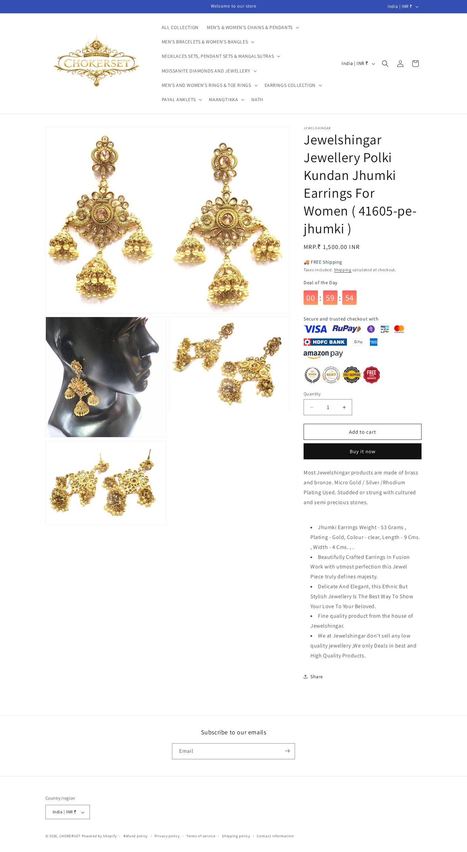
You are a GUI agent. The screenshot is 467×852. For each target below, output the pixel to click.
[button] (252, 27)
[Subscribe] (287, 751)
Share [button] (316, 676)
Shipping (342, 269)
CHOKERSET (70, 836)
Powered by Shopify (99, 836)
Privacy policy (167, 836)
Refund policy (135, 836)
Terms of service (200, 836)
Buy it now (363, 451)
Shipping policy (236, 836)
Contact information (275, 836)
